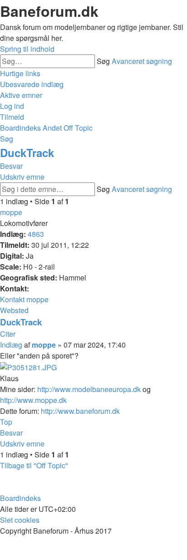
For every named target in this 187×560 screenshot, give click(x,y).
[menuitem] (32, 84)
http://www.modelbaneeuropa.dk (89, 389)
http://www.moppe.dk (33, 400)
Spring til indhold (27, 49)
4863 (36, 234)
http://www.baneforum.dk (80, 411)
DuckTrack (27, 152)
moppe (11, 212)
